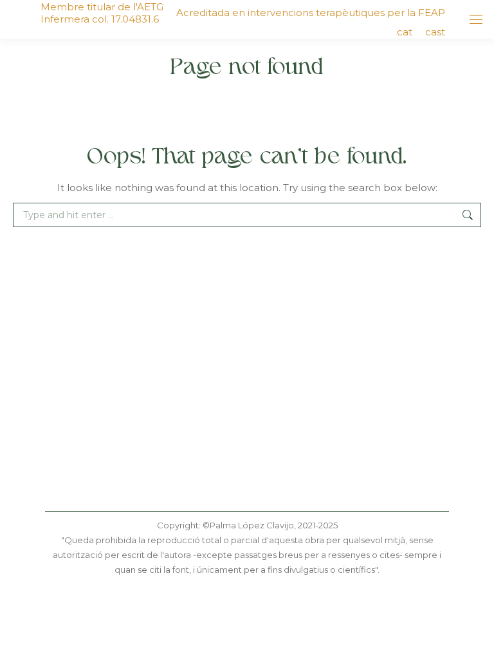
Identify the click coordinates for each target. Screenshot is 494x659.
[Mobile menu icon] (476, 19)
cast (435, 32)
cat (404, 32)
